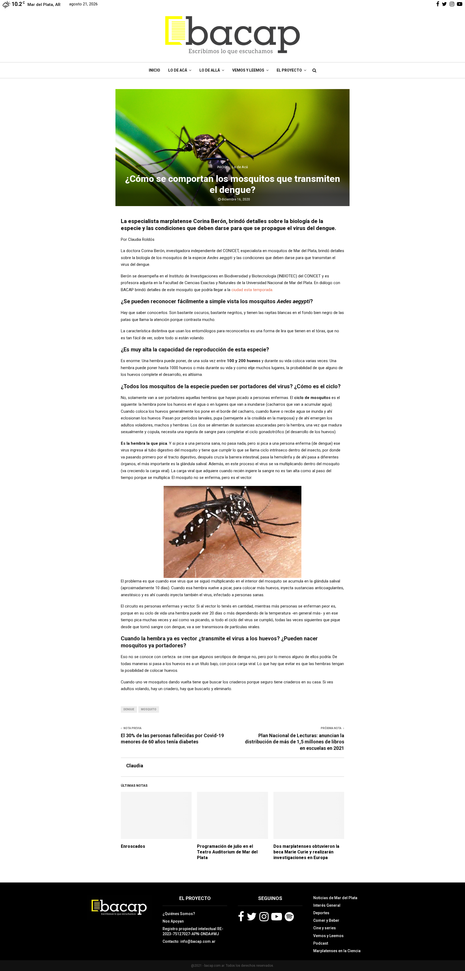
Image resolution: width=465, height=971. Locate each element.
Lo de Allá (209, 70)
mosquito (148, 709)
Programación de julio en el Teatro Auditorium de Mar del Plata (227, 852)
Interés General (326, 905)
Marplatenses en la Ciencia (337, 951)
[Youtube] (276, 916)
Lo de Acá (177, 70)
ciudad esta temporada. (252, 289)
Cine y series (324, 928)
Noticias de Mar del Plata (335, 898)
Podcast (320, 943)
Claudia (134, 765)
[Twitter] (252, 916)
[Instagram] (264, 916)
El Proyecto (289, 70)
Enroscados (133, 846)
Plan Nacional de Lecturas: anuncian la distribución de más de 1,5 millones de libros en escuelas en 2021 (294, 742)
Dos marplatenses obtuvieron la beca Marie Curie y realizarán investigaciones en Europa (306, 852)
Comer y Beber (326, 920)
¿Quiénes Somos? (179, 914)
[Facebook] (241, 916)
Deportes (321, 913)
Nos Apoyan (173, 921)
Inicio (154, 70)
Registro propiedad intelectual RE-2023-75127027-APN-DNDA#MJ (193, 931)
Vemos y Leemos (248, 70)
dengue (129, 709)
